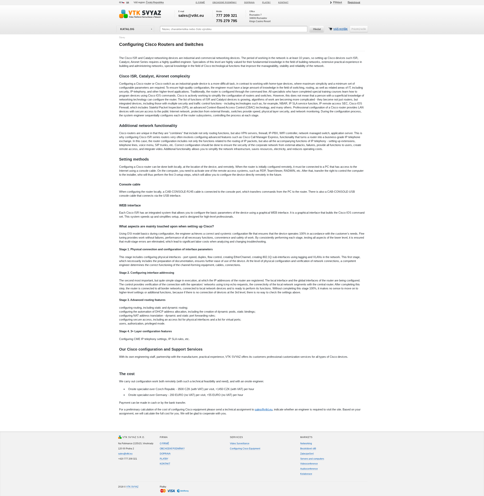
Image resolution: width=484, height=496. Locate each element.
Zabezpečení (307, 453)
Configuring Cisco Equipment (245, 448)
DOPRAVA (249, 2)
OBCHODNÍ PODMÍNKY (172, 448)
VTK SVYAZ (132, 486)
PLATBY (266, 2)
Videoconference (309, 463)
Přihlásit (337, 2)
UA (127, 2)
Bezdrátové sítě (308, 448)
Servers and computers (312, 458)
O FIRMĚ (200, 2)
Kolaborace (306, 474)
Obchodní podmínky (225, 2)
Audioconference (309, 468)
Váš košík (340, 29)
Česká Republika (155, 2)
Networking (306, 443)
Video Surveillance (239, 443)
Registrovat (354, 2)
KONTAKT (283, 2)
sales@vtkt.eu (263, 409)
